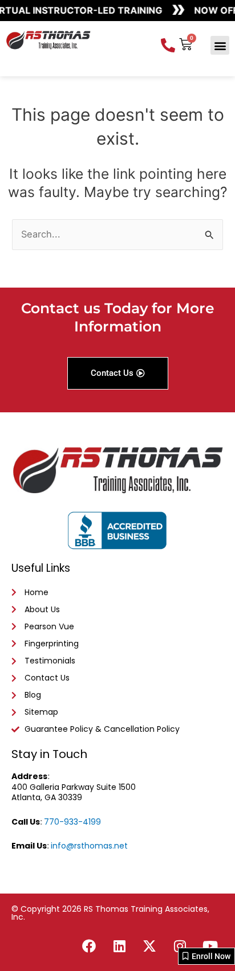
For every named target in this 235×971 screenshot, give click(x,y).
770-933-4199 (72, 821)
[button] (219, 45)
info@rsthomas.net (89, 845)
